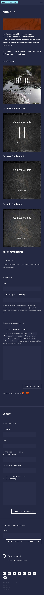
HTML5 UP (6, 589)
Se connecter (6, 587)
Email (5, 530)
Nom (5, 283)
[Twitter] (19, 573)
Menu (40, 2)
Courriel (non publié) (14, 295)
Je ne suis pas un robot (15, 525)
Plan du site (6, 585)
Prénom (6, 429)
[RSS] (9, 573)
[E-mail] (4, 573)
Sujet (12, 465)
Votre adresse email (13, 453)
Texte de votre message (14, 329)
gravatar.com (24, 308)
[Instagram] (24, 573)
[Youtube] (34, 573)
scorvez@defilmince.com (17, 560)
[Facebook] (14, 573)
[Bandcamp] (5, 577)
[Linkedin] (29, 573)
